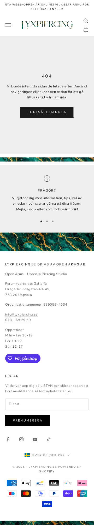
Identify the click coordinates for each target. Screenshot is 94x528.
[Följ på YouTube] (35, 439)
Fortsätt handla (47, 112)
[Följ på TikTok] (48, 439)
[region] (47, 193)
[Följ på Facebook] (7, 439)
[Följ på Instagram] (21, 439)
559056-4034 (55, 304)
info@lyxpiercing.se (21, 314)
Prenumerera (28, 420)
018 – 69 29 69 (18, 320)
